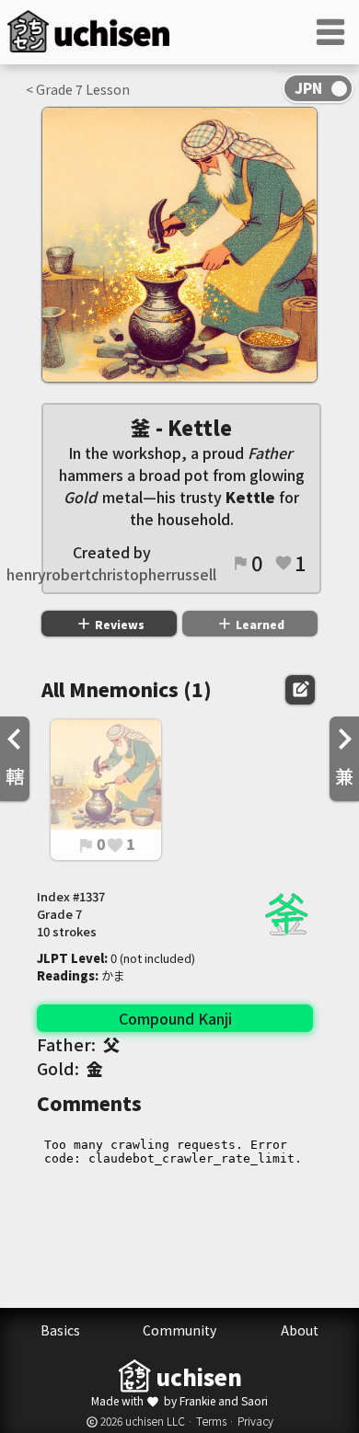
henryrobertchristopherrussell (111, 574)
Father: (78, 1044)
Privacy (255, 1420)
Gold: (70, 1068)
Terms (211, 1420)
